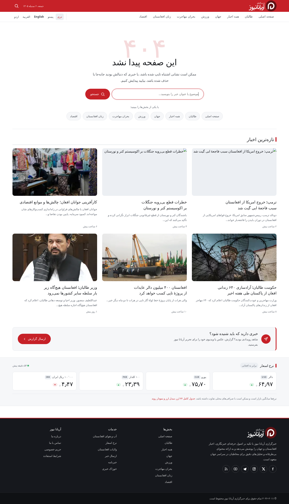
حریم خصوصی (52, 449)
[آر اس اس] (226, 469)
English (39, 17)
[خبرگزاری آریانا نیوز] (263, 5)
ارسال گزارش (37, 339)
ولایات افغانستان (107, 449)
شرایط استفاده (52, 456)
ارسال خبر (111, 456)
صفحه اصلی (266, 16)
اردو (16, 17)
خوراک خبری (109, 469)
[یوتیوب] (235, 469)
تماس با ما (55, 443)
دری (59, 17)
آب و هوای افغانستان (105, 436)
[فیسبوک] (273, 469)
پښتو (51, 17)
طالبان (249, 16)
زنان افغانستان (162, 16)
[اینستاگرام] (254, 469)
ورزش (205, 16)
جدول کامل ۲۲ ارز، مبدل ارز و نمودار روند (173, 398)
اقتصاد (143, 16)
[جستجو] (16, 6)
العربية (26, 17)
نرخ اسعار (111, 443)
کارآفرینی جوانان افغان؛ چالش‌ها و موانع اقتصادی (58, 201)
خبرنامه (112, 462)
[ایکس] (263, 469)
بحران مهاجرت (186, 16)
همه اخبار (233, 16)
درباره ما (56, 436)
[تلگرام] (245, 469)
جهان (218, 16)
